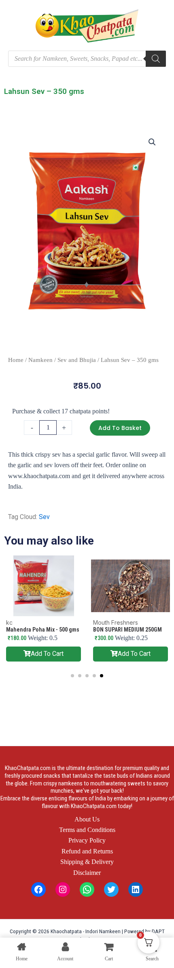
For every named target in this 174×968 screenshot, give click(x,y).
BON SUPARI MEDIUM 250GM (127, 629)
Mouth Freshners (115, 622)
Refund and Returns (87, 851)
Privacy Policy (87, 840)
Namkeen (40, 360)
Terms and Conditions (87, 829)
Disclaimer (87, 872)
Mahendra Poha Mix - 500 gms (42, 629)
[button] (152, 142)
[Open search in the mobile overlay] (87, 59)
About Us (87, 819)
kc (9, 622)
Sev (44, 517)
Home (15, 360)
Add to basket (120, 428)
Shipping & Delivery (87, 861)
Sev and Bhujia (76, 360)
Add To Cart (47, 653)
